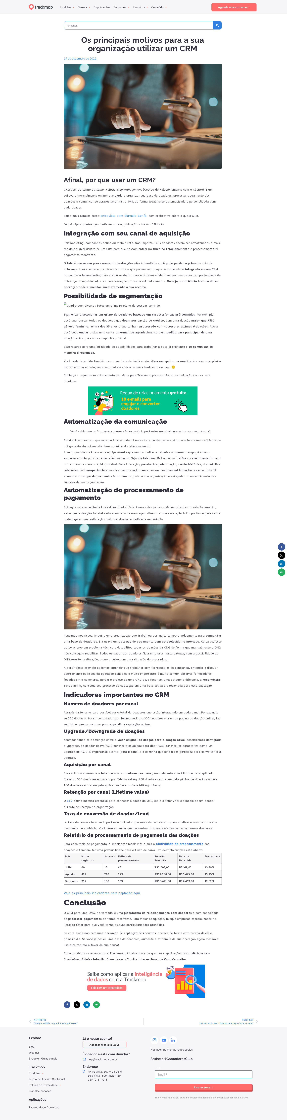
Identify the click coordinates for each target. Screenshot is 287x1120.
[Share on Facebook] (67, 1004)
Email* (158, 1068)
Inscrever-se (202, 1087)
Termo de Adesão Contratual (47, 1079)
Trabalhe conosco (40, 1091)
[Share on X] (77, 1004)
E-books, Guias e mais (43, 1058)
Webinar (34, 1052)
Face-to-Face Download (44, 1107)
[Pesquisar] (217, 25)
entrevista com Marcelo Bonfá (123, 215)
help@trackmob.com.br (102, 1059)
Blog (32, 1046)
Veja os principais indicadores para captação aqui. (102, 893)
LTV (70, 800)
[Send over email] (96, 1004)
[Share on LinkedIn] (86, 1004)
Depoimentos (102, 7)
